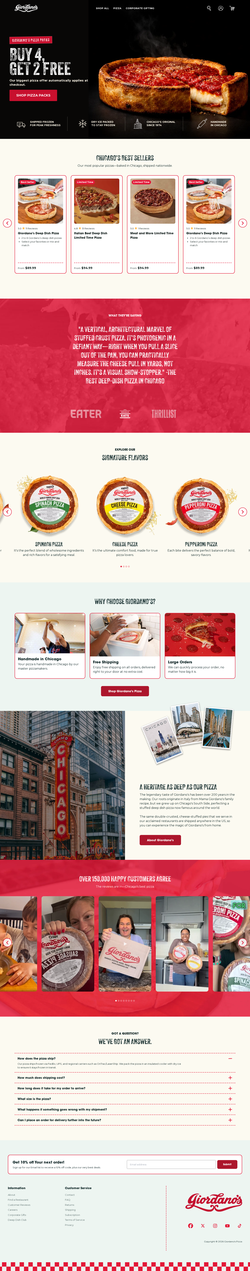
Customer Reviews (19, 1204)
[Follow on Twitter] (202, 1225)
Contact (70, 1194)
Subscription (72, 1214)
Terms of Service (75, 1219)
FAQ (67, 1199)
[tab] (121, 566)
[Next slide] (242, 223)
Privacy (69, 1224)
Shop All (102, 8)
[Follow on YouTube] (227, 1225)
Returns (69, 1204)
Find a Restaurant (18, 1199)
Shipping (70, 1209)
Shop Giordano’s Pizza (125, 691)
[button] (86, 414)
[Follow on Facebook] (190, 1225)
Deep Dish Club (17, 1219)
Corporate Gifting (140, 8)
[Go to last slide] (7, 223)
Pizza (117, 8)
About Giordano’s (160, 840)
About (11, 1194)
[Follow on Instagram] (215, 1225)
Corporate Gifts (17, 1214)
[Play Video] (68, 944)
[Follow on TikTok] (239, 1225)
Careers (12, 1209)
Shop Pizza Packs (33, 95)
